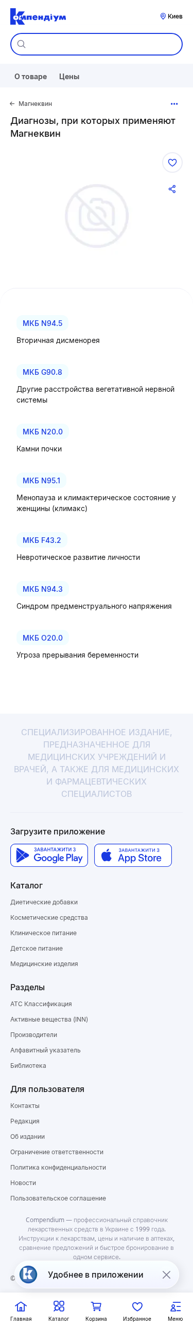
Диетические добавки (44, 902)
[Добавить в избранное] (172, 162)
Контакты (25, 1105)
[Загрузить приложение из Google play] (49, 855)
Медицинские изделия (44, 964)
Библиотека (28, 1065)
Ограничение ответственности (56, 1152)
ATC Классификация (41, 1004)
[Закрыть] (166, 1274)
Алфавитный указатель (45, 1050)
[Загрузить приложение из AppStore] (133, 855)
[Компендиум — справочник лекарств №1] (38, 16)
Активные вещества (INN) (49, 1019)
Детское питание (36, 948)
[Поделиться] (172, 189)
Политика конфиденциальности (58, 1167)
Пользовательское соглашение (58, 1198)
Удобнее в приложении (96, 1274)
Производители (33, 1035)
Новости (23, 1183)
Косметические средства (49, 917)
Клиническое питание (43, 933)
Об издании (27, 1136)
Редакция (25, 1121)
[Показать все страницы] (174, 104)
